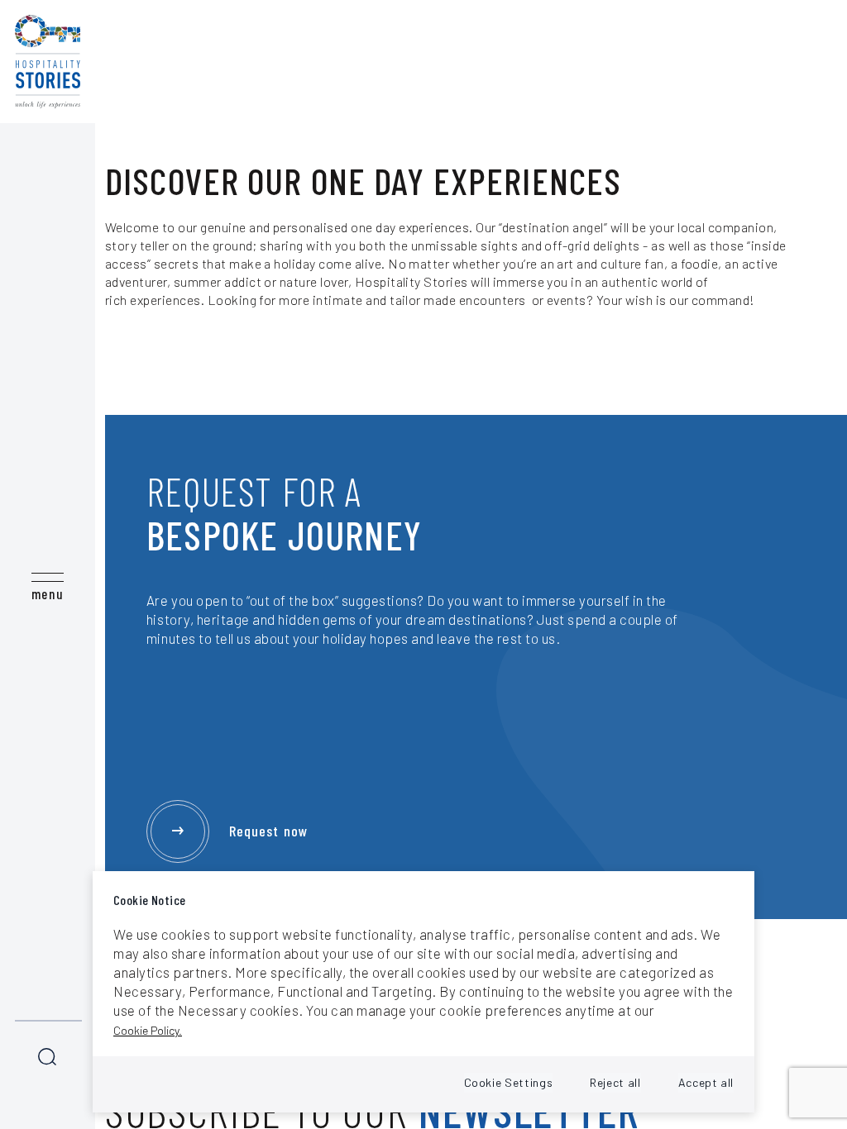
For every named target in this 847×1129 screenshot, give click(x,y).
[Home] (47, 61)
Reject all (615, 1082)
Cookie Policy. (147, 1030)
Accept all (706, 1082)
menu (47, 593)
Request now (268, 831)
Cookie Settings (508, 1082)
